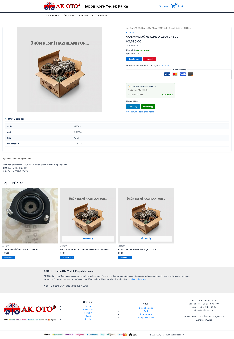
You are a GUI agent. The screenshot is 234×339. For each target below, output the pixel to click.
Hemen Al (149, 59)
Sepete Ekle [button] (8, 258)
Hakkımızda (86, 15)
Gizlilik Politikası (146, 308)
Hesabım (88, 313)
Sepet (88, 316)
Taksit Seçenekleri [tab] (22, 158)
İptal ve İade (146, 314)
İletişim (102, 15)
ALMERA (147, 28)
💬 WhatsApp (148, 107)
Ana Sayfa (52, 15)
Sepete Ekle (134, 59)
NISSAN (139, 28)
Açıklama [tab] (6, 158)
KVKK (145, 311)
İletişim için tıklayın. (138, 279)
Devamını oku (67, 258)
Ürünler (68, 15)
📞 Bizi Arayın (133, 107)
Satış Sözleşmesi (146, 317)
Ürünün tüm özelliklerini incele (140, 112)
